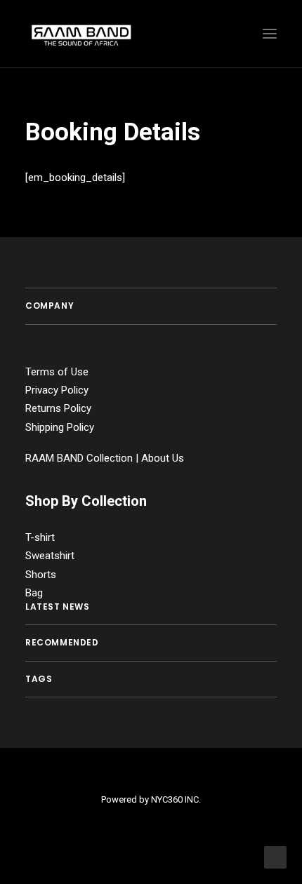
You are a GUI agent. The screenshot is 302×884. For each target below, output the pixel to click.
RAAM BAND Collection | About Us (104, 458)
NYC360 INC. (176, 799)
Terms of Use (56, 372)
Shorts (40, 574)
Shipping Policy (59, 427)
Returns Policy (58, 408)
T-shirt (40, 537)
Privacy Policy (56, 390)
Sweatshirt (49, 555)
